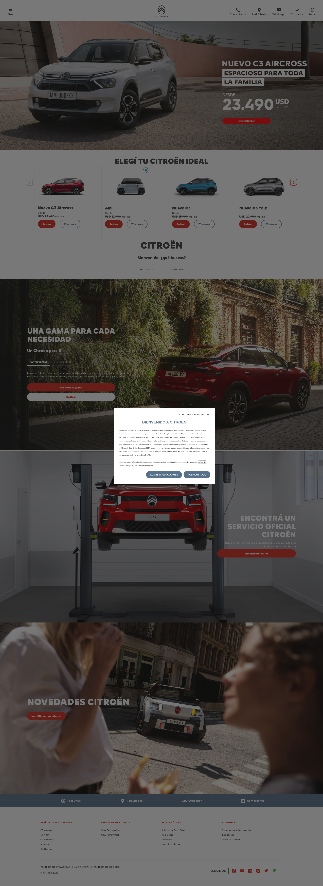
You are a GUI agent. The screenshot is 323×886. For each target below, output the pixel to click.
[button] (195, 414)
